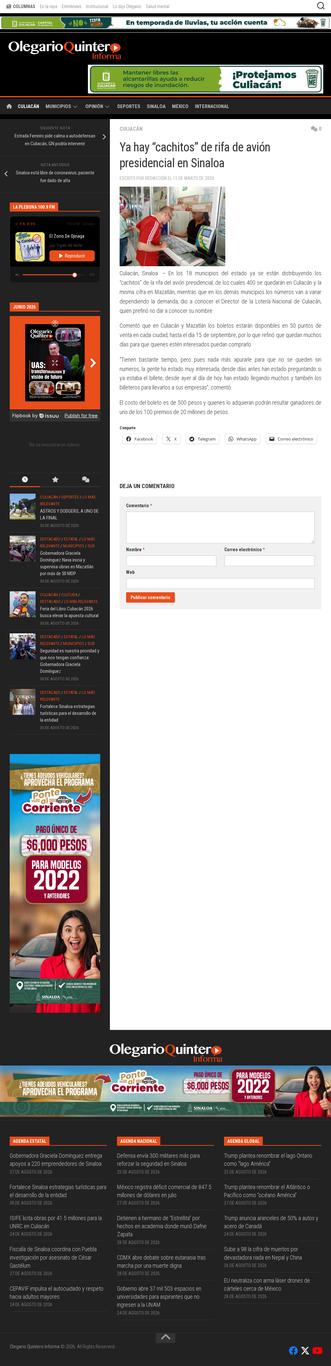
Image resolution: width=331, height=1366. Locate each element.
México (180, 106)
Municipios (58, 106)
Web (130, 572)
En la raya (48, 6)
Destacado (50, 539)
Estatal (71, 539)
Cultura (69, 594)
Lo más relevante (81, 601)
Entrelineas (71, 6)
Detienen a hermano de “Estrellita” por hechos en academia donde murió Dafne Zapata (162, 1226)
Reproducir (75, 255)
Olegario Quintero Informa (34, 1347)
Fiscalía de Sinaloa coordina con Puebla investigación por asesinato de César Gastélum (53, 1257)
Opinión (94, 106)
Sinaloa (156, 106)
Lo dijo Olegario (127, 6)
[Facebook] (293, 1350)
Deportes (128, 106)
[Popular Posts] (55, 480)
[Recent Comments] (85, 480)
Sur (91, 545)
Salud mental (157, 6)
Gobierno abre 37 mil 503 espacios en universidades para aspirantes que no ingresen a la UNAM (159, 1296)
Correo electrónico (244, 549)
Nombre (135, 549)
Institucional (97, 6)
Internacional (212, 106)
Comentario (139, 505)
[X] (305, 1350)
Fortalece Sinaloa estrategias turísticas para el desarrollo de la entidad (68, 713)
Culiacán (28, 106)
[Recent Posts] (25, 480)
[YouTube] (316, 1350)
